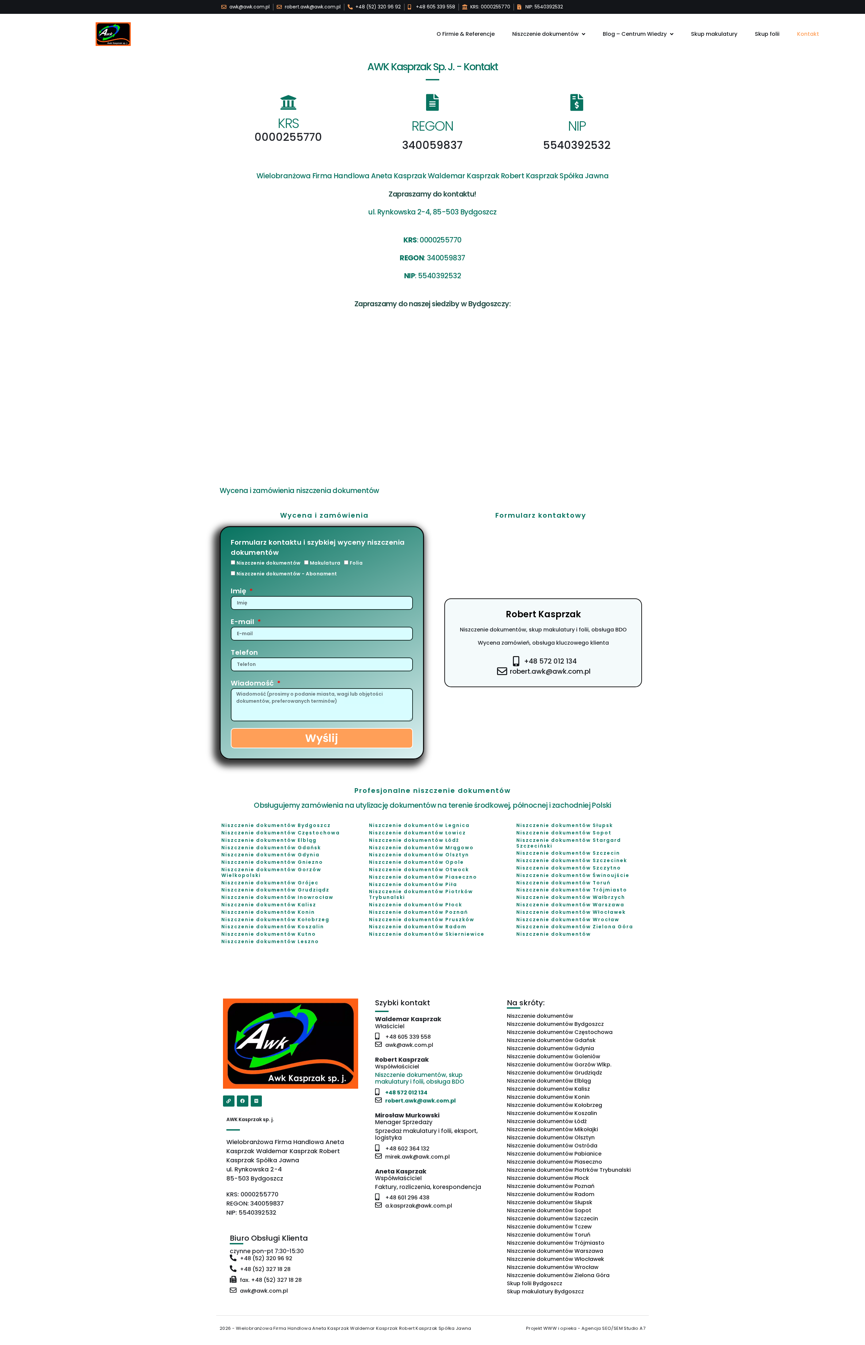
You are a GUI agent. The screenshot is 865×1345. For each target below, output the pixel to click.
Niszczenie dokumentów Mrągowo (421, 847)
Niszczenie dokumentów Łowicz (417, 832)
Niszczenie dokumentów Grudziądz (275, 889)
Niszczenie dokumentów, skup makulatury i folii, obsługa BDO (543, 629)
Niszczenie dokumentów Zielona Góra (574, 926)
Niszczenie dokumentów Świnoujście (572, 875)
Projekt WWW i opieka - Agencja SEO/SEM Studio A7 (585, 1328)
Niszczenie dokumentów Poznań (418, 912)
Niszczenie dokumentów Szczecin (568, 853)
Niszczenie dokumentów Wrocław (567, 919)
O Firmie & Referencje (466, 34)
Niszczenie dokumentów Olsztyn (419, 854)
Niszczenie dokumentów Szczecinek (571, 860)
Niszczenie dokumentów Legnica (419, 825)
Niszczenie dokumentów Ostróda (552, 1145)
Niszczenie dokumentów (545, 34)
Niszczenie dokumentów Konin (268, 912)
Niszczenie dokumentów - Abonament (287, 573)
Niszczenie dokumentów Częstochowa (280, 832)
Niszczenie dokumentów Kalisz (268, 904)
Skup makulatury (714, 34)
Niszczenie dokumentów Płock (415, 904)
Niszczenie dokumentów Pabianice (554, 1154)
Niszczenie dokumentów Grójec (270, 882)
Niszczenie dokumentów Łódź (414, 840)
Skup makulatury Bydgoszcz (545, 1291)
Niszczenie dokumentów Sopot (564, 832)
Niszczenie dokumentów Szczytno (568, 867)
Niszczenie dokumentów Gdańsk (271, 847)
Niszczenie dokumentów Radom (418, 926)
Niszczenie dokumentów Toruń (563, 882)
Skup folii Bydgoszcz (534, 1283)
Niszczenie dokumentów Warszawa (570, 904)
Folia (356, 563)
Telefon (244, 652)
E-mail (243, 621)
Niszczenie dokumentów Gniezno (272, 862)
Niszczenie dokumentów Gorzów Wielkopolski (271, 872)
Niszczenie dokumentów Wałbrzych (570, 897)
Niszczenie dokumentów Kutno (268, 934)
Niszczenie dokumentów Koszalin (272, 926)
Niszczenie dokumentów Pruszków (421, 919)
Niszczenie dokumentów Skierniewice (427, 934)
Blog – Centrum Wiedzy (635, 34)
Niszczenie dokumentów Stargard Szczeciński (568, 843)
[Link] (228, 1101)
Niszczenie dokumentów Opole (416, 862)
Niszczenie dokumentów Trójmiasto (571, 889)
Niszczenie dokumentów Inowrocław (277, 897)
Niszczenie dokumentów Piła (413, 884)
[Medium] (256, 1101)
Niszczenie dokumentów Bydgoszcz (276, 825)
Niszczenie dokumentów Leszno (270, 941)
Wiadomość (253, 683)
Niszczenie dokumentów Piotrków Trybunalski (421, 894)
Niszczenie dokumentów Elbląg (269, 840)
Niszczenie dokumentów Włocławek (571, 912)
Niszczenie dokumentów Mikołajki (552, 1129)
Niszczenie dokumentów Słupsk (564, 825)
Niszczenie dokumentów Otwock (419, 869)
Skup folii (767, 34)
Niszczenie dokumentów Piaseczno (423, 877)
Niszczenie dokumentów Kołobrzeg (275, 919)
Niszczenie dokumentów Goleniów (553, 1056)
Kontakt (808, 34)
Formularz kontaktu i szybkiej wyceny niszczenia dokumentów (318, 547)
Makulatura (325, 563)
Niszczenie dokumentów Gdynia (270, 854)
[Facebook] (242, 1101)
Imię (239, 591)
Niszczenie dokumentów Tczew (549, 1227)
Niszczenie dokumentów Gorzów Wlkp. (559, 1064)
